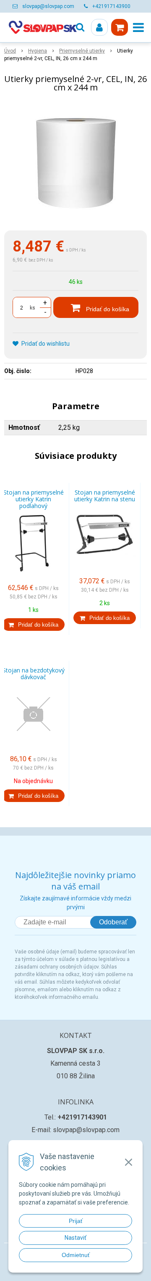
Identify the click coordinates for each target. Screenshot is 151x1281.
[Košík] (119, 27)
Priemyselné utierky (82, 51)
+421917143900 (111, 6)
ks (32, 308)
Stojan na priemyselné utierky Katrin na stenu (104, 495)
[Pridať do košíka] (33, 624)
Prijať (76, 1220)
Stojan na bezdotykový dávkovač (34, 673)
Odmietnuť (76, 1255)
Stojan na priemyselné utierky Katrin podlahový (33, 499)
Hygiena (37, 51)
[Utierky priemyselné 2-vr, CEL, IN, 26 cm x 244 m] (75, 163)
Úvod (10, 51)
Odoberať (113, 922)
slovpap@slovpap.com (48, 6)
